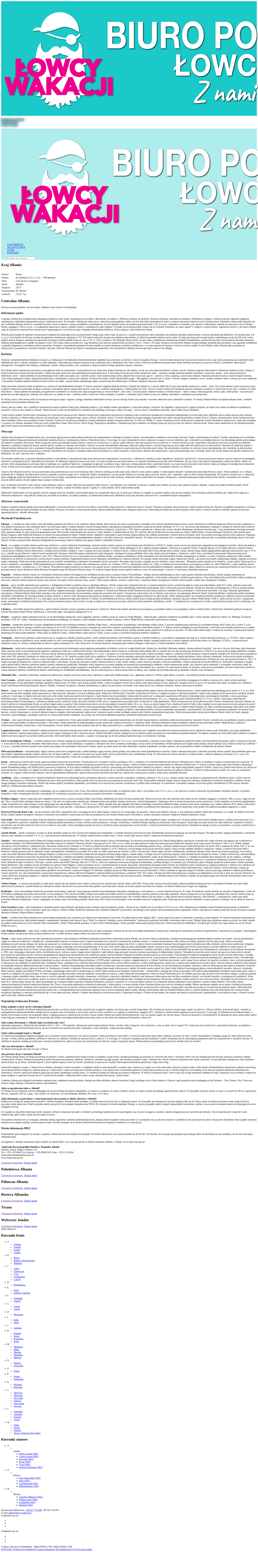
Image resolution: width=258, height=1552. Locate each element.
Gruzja (17, 1309)
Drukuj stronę (30, 1163)
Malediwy (18, 1347)
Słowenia (18, 1395)
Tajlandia (18, 1411)
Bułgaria (18, 1263)
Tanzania (18, 1414)
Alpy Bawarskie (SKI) (29, 1478)
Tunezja (17, 1417)
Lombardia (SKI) (27, 1502)
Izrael (16, 1322)
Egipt (16, 1290)
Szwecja (18, 1406)
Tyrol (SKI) (24, 1464)
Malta (16, 1349)
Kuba (16, 1341)
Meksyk (17, 1357)
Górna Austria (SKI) (28, 1456)
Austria (17, 1252)
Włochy (17, 1430)
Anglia (17, 1250)
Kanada (17, 1333)
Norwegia (18, 1365)
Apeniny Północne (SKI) (31, 1497)
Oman (17, 1371)
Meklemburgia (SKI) (29, 1486)
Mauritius (18, 1355)
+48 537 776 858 (9, 125)
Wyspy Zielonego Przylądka (27, 1433)
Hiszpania (18, 1314)
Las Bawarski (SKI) (28, 1483)
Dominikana (19, 1285)
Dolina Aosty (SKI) (28, 1499)
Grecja (17, 1306)
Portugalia (18, 1379)
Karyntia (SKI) (26, 1459)
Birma (17, 1258)
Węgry (17, 1427)
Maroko (17, 1352)
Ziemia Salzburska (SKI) (31, 1467)
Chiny (17, 1268)
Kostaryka (18, 1339)
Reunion (18, 1384)
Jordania (18, 1328)
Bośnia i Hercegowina (24, 1260)
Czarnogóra (19, 1277)
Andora (17, 1247)
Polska (17, 1376)
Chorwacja (19, 1271)
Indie (16, 1320)
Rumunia (18, 1387)
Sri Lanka (18, 1398)
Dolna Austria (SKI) (28, 1454)
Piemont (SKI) (26, 1505)
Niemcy (17, 1363)
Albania (17, 1244)
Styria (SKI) (25, 1462)
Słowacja (18, 1392)
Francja (17, 1301)
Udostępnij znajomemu (12, 1163)
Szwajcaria (19, 1403)
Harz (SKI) (24, 1481)
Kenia (16, 1336)
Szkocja (17, 1401)
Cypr (16, 1274)
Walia (16, 1425)
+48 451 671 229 (9, 122)
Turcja (17, 1419)
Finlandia (18, 1298)
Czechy (17, 1279)
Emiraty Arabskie (22, 1293)
